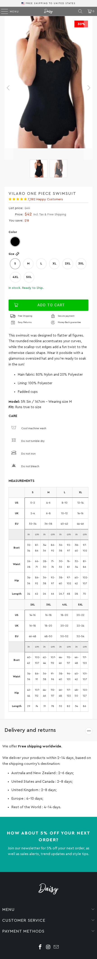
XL (54, 263)
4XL (15, 277)
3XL (81, 263)
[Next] (88, 88)
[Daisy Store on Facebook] (40, 947)
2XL (68, 263)
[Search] (80, 11)
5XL (29, 277)
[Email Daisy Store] (56, 947)
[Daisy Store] (48, 11)
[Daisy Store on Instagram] (48, 947)
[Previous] (8, 88)
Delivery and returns (30, 730)
